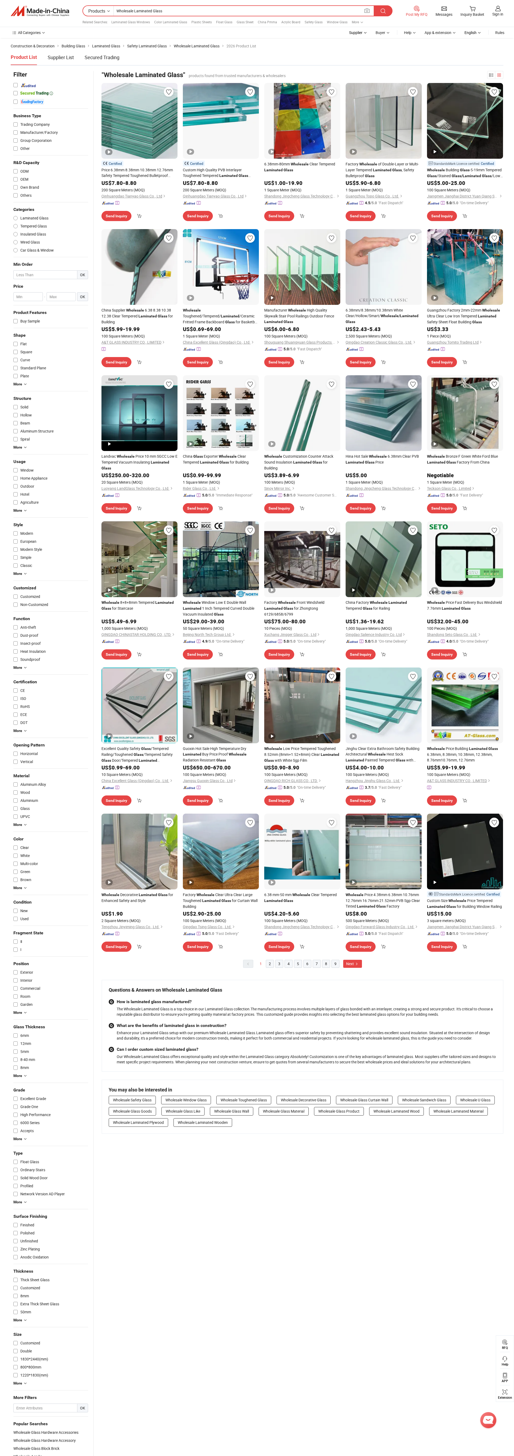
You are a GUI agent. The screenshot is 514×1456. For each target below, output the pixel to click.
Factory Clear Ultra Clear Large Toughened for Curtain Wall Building (220, 900)
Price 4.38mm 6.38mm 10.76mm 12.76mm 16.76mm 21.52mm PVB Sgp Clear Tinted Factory (383, 900)
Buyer (380, 32)
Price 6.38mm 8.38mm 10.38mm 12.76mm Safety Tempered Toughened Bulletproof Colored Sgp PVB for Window (137, 172)
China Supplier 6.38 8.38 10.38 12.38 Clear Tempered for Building (137, 316)
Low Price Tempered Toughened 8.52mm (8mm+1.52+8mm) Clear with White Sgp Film (301, 754)
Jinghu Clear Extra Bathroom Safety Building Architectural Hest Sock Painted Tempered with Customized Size (382, 754)
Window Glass (337, 22)
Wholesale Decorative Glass (303, 1099)
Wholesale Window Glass (186, 1099)
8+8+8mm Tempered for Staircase (137, 605)
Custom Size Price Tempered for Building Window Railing (464, 903)
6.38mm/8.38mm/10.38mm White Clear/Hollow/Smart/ (382, 316)
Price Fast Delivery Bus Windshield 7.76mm (464, 605)
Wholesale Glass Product (339, 1111)
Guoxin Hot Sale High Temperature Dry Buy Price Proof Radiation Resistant (215, 754)
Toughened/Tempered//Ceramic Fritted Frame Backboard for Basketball (221, 316)
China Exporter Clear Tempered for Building (216, 459)
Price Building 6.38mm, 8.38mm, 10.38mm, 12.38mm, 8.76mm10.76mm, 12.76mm (462, 754)
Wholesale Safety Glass (132, 1099)
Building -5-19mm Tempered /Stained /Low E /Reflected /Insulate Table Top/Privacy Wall (464, 173)
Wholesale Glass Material (283, 1111)
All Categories (29, 32)
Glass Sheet (245, 22)
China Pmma (267, 22)
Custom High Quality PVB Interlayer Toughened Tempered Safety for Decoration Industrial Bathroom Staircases (215, 173)
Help (407, 32)
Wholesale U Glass (475, 1099)
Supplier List (61, 57)
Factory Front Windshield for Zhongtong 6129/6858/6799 (294, 608)
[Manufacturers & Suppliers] (40, 11)
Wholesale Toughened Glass (244, 1099)
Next (350, 963)
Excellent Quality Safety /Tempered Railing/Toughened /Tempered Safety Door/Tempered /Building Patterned (137, 754)
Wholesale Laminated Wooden (203, 1122)
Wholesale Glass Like (183, 1111)
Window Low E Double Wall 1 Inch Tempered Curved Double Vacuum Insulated (218, 608)
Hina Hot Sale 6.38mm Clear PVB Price (382, 459)
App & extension (438, 32)
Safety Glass (314, 22)
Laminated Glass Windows (130, 22)
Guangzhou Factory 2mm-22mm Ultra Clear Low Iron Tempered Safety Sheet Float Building (463, 316)
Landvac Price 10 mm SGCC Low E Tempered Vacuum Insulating (139, 462)
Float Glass (224, 22)
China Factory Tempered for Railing (376, 605)
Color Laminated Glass (170, 22)
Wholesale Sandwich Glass (424, 1099)
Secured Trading (102, 57)
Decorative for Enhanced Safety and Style (137, 897)
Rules (499, 32)
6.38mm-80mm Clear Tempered (299, 166)
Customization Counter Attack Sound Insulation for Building (298, 462)
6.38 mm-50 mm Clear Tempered (300, 897)
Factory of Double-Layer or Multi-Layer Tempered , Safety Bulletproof (382, 169)
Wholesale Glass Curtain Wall (364, 1099)
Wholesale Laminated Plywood (138, 1122)
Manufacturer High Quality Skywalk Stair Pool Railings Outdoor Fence (299, 316)
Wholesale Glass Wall (231, 1111)
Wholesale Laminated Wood (396, 1111)
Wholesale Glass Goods (132, 1111)
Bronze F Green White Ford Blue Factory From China (462, 459)
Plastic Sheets (201, 22)
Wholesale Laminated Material (458, 1111)
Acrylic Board (290, 22)
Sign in (497, 14)
